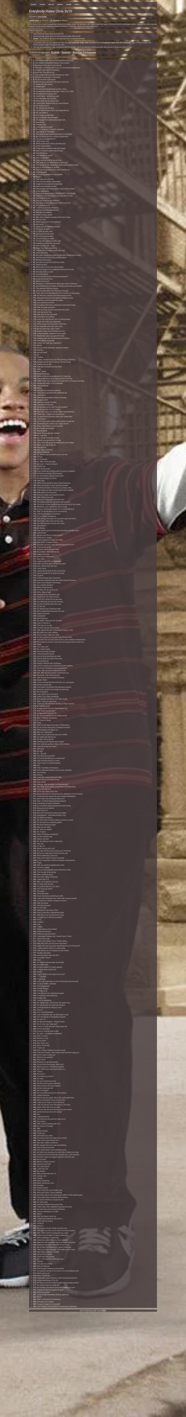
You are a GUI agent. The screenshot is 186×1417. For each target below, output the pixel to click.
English (55, 52)
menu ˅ (77, 4)
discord (51, 4)
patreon (60, 4)
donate (68, 4)
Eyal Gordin (42, 17)
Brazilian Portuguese (84, 52)
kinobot (33, 4)
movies (42, 4)
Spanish (66, 52)
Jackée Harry (34, 20)
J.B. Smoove (54, 20)
